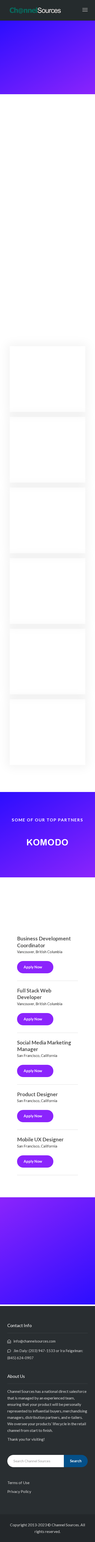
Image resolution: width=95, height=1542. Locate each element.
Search (76, 1461)
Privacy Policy (19, 1491)
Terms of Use (18, 1482)
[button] (14, 842)
